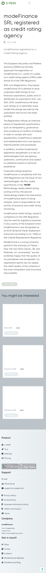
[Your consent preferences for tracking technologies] (42, 569)
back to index (10, 284)
